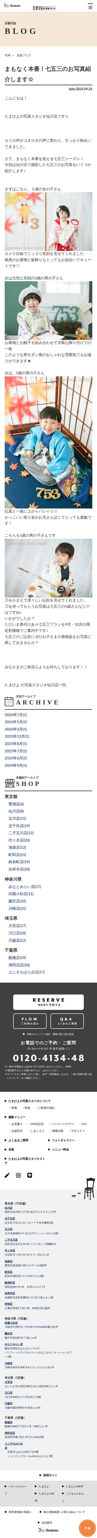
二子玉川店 (11, 1240)
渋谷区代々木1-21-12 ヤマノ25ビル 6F (27, 1254)
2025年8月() (16, 744)
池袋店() (17, 847)
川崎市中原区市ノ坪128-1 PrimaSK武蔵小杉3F (31, 1327)
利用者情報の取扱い (20, 1512)
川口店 (8, 1392)
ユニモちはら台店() (26, 972)
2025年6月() (16, 758)
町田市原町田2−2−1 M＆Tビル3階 (24, 1276)
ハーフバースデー (62, 1124)
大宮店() (17, 926)
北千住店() (19, 826)
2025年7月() (16, 751)
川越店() (17, 940)
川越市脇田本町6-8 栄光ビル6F (22, 1407)
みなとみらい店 (14, 1344)
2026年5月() (16, 722)
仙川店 (8, 1208)
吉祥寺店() (19, 869)
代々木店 (10, 1250)
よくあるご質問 (18, 1140)
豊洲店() (16, 804)
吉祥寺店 (10, 1293)
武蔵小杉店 (11, 1323)
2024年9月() (16, 765)
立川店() (17, 818)
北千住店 (10, 1218)
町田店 (8, 1272)
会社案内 (47, 1522)
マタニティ (78, 1130)
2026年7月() (16, 715)
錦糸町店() (19, 862)
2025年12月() (17, 736)
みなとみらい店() (24, 887)
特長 (14, 1107)
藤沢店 (8, 1333)
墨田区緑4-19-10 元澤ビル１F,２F (25, 1287)
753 (83, 1124)
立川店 (8, 1229)
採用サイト (50, 1475)
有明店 (8, 1304)
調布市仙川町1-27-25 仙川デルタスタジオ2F (30, 1212)
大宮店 (8, 1382)
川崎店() (17, 908)
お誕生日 (17, 1130)
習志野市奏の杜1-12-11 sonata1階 (24, 1437)
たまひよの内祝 (44, 1497)
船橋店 (8, 1422)
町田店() (17, 855)
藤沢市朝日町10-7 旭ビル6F (21, 1338)
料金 (27, 1107)
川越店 (8, 1403)
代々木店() (19, 840)
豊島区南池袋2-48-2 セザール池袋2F (26, 1265)
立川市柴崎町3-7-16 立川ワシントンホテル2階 (31, 1233)
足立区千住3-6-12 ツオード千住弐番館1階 (29, 1222)
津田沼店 (10, 1433)
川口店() (17, 933)
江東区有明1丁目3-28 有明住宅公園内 (27, 1308)
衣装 (11, 1149)
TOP (7, 55)
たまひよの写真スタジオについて (29, 1101)
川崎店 (8, 1363)
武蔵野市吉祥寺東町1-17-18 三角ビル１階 (29, 1297)
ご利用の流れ (46, 1107)
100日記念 (37, 1124)
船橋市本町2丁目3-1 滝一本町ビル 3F (26, 1426)
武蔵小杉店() (20, 894)
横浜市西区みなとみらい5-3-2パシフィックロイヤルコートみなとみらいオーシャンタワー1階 (38, 1352)
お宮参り (17, 1124)
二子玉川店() (20, 833)
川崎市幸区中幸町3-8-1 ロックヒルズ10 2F (29, 1367)
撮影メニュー (16, 1117)
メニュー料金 (60, 1149)
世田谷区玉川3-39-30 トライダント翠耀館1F (30, 1244)
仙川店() (16, 811)
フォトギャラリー (63, 1140)
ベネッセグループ (16, 1490)
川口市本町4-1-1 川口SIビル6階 (23, 1397)
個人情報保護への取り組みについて (64, 1512)
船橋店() (17, 958)
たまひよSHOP (74, 1486)
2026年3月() (16, 729)
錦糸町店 (10, 1282)
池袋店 (8, 1261)
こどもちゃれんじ (73, 1497)
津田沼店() (19, 965)
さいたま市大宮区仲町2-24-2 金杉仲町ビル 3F (31, 1386)
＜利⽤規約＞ (54, 1074)
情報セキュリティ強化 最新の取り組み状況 (50, 1034)
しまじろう (37, 1130)
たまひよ (44, 1486)
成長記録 (57, 1130)
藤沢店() (17, 901)
